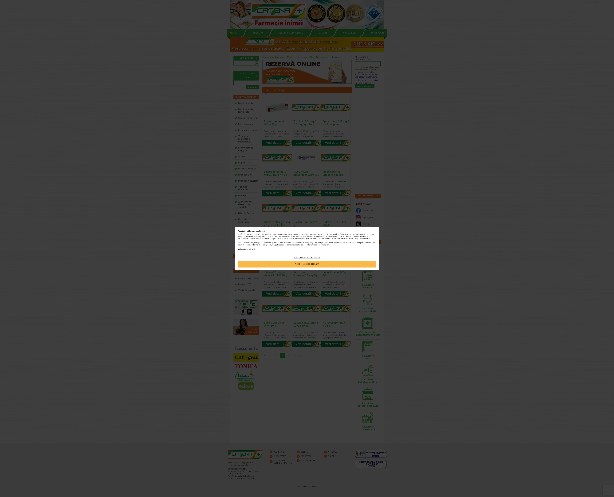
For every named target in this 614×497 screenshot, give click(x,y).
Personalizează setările (307, 258)
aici (253, 249)
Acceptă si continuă (307, 264)
